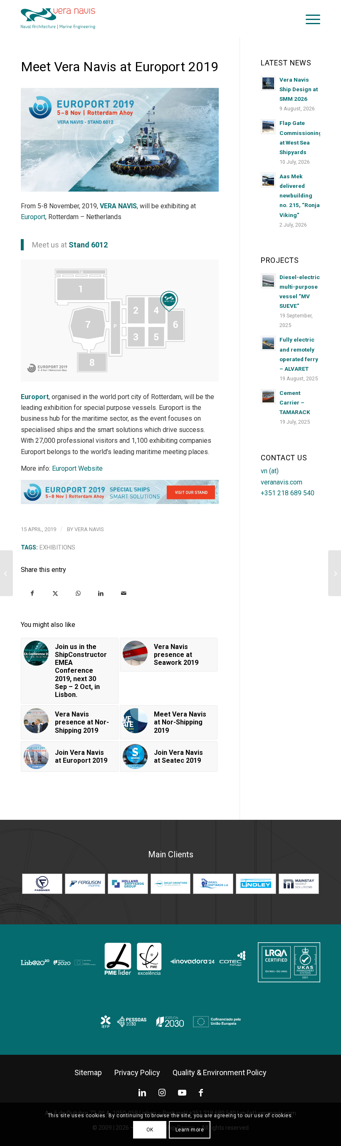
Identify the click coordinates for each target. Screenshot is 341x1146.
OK (149, 1130)
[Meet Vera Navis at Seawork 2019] (6, 573)
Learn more (189, 1130)
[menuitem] (308, 18)
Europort (33, 217)
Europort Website (77, 468)
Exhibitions (57, 547)
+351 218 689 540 (287, 493)
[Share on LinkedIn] (100, 593)
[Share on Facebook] (32, 593)
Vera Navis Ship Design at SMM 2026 (298, 89)
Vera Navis (89, 529)
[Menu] (308, 18)
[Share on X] (55, 593)
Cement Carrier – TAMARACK (294, 402)
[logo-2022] (58, 18)
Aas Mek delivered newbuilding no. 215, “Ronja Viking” (299, 195)
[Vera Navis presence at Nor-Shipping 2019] (334, 573)
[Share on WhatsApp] (78, 593)
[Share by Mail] (123, 593)
